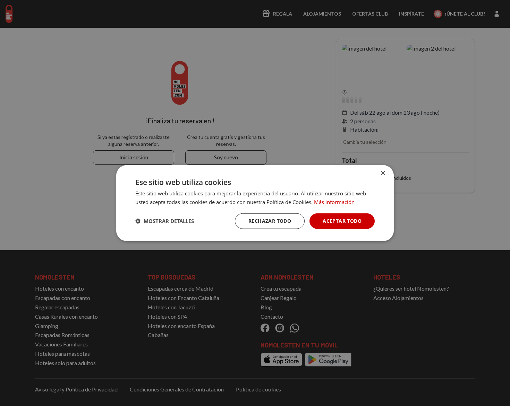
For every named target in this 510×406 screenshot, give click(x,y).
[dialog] (255, 203)
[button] (164, 221)
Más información (334, 201)
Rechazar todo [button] (269, 221)
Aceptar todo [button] (342, 221)
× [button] (382, 173)
